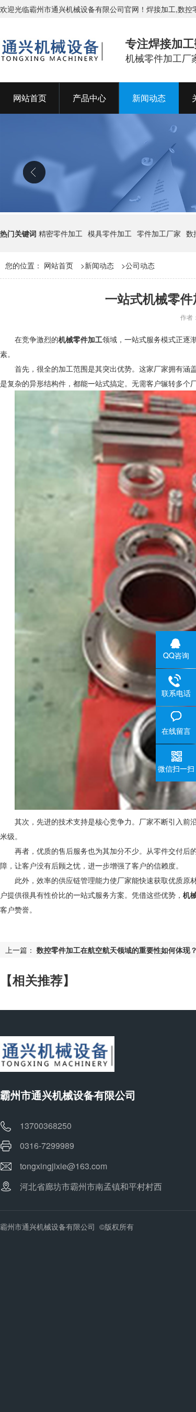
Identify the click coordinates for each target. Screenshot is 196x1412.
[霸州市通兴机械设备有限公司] (52, 50)
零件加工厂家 (159, 233)
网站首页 (58, 265)
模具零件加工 (110, 233)
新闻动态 (99, 265)
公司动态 (140, 265)
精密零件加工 (61, 233)
